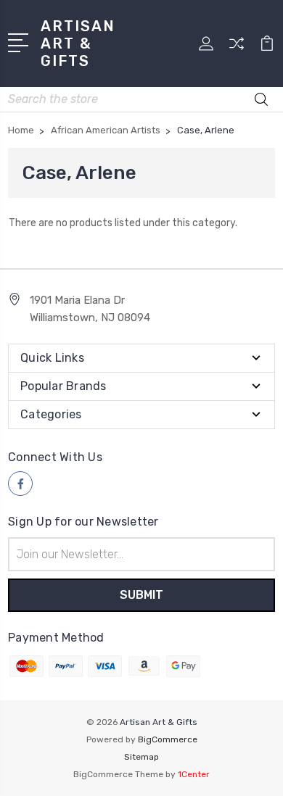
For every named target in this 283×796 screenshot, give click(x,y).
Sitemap (141, 757)
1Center (194, 774)
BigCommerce (167, 739)
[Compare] (237, 48)
